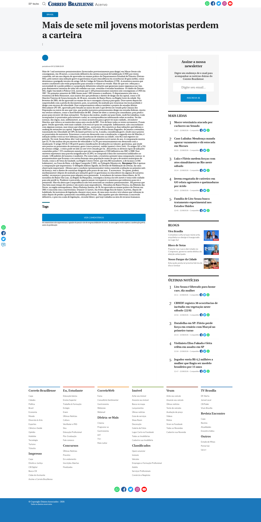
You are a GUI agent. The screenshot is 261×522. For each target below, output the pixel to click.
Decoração (136, 424)
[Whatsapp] (3, 228)
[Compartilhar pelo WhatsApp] (208, 131)
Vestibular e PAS (70, 424)
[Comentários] (3, 246)
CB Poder (205, 404)
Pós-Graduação (69, 436)
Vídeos (169, 416)
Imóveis (135, 455)
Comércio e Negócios (141, 475)
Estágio (66, 408)
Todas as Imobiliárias (141, 436)
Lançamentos (138, 408)
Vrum (170, 390)
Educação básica (70, 396)
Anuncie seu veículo (174, 400)
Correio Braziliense (42, 390)
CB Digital (33, 467)
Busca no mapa (138, 404)
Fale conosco (68, 440)
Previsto (66, 455)
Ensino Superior (69, 400)
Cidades (32, 400)
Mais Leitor (102, 443)
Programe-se (103, 427)
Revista (204, 423)
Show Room (137, 420)
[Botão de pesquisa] (43, 3)
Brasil (31, 408)
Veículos (135, 459)
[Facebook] (213, 5)
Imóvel (137, 390)
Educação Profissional (72, 432)
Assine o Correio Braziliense (41, 479)
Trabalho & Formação (72, 404)
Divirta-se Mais (108, 417)
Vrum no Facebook (174, 424)
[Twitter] (3, 240)
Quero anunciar (138, 451)
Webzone (101, 408)
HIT (99, 435)
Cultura (66, 420)
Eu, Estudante (73, 390)
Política (32, 404)
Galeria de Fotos (139, 428)
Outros (206, 436)
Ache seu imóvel (139, 396)
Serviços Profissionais (141, 471)
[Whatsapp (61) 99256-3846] (207, 5)
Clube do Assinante (37, 475)
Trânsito (32, 448)
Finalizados (67, 467)
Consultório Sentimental (107, 400)
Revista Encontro (213, 413)
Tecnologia (33, 440)
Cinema (100, 423)
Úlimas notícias (138, 412)
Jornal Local (206, 400)
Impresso (35, 453)
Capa (31, 396)
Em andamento (69, 459)
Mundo (32, 416)
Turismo (32, 444)
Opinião (32, 432)
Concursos (70, 445)
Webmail (101, 412)
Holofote (32, 436)
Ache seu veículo (173, 396)
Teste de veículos (173, 408)
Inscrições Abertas (71, 463)
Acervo (101, 4)
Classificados (141, 445)
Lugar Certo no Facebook (143, 432)
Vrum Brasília (206, 408)
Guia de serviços (139, 416)
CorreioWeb (105, 390)
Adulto (135, 467)
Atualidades (206, 427)
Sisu (64, 428)
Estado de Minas (208, 442)
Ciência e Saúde (35, 428)
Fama (99, 396)
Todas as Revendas (174, 428)
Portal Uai (205, 446)
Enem (65, 412)
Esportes (32, 424)
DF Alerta (205, 396)
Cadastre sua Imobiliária (142, 440)
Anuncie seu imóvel (140, 400)
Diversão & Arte (36, 420)
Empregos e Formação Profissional (147, 463)
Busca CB (33, 471)
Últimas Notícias (70, 416)
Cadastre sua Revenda (176, 432)
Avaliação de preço (174, 412)
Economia (33, 412)
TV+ (99, 439)
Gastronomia (103, 404)
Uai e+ (203, 450)
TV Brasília (208, 390)
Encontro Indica (207, 431)
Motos (169, 420)
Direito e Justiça (36, 463)
